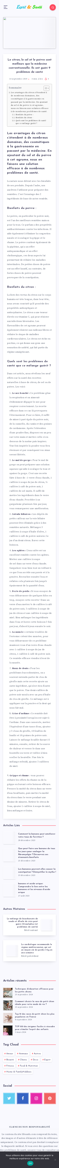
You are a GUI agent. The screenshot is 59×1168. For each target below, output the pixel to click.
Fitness (10, 1066)
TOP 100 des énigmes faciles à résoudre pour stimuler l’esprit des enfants (35, 1028)
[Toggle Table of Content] (45, 88)
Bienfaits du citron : (24, 118)
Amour (9, 1054)
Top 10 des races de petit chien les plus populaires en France (34, 1015)
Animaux (23, 1054)
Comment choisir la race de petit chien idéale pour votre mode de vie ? (34, 1003)
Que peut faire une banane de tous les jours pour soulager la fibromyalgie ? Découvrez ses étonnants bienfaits (36, 853)
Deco (35, 1060)
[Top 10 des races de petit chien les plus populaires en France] (8, 1018)
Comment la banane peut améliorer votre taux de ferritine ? (36, 835)
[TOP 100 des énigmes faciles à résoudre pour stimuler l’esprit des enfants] (8, 1030)
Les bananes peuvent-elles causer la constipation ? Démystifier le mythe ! (37, 870)
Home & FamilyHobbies (18, 1072)
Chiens (23, 1060)
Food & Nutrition (29, 1066)
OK (30, 1163)
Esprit (47, 1060)
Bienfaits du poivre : (25, 115)
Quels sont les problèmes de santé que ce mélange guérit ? (31, 122)
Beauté (10, 1060)
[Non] (55, 1159)
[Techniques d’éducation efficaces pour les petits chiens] (8, 993)
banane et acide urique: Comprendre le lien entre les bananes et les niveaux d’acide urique (34, 888)
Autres (37, 1054)
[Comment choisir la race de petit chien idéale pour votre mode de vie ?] (8, 1005)
